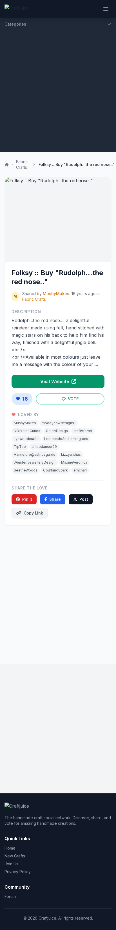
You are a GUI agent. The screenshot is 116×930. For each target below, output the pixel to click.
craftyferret (82, 431)
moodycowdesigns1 (58, 423)
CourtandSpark (55, 470)
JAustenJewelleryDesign (34, 462)
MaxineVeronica (74, 462)
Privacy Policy (18, 871)
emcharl (80, 470)
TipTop (20, 446)
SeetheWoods (25, 470)
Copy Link (33, 513)
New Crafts (15, 855)
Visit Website (55, 381)
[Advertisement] (58, 91)
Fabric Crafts (22, 164)
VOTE (73, 398)
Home (10, 848)
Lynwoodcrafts (26, 439)
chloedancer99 (44, 446)
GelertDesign (57, 431)
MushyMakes (56, 293)
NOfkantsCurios (27, 431)
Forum (10, 896)
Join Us (11, 863)
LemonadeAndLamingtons (66, 439)
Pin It (27, 499)
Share (55, 499)
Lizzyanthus (71, 454)
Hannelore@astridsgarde (34, 454)
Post (83, 499)
